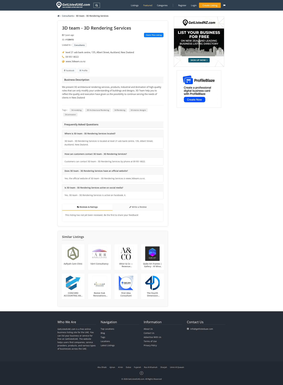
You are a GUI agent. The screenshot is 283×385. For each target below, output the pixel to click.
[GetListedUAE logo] (73, 5)
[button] (224, 5)
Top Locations (107, 328)
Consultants (68, 15)
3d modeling (76, 110)
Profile (84, 70)
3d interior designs (138, 110)
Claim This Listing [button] (154, 35)
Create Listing (210, 5)
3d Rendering (119, 110)
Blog (103, 333)
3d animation (70, 114)
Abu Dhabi (102, 367)
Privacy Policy (150, 345)
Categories (162, 5)
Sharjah (163, 367)
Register (182, 5)
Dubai (128, 367)
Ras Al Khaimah (150, 367)
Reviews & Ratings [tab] (88, 207)
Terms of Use (150, 341)
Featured (147, 5)
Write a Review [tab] (139, 207)
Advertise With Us (152, 337)
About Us (148, 328)
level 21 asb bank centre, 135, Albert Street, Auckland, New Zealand (100, 52)
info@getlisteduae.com (201, 328)
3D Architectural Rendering (98, 110)
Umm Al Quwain (177, 367)
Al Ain (120, 367)
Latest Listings (108, 345)
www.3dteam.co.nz (75, 61)
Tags (103, 337)
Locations (105, 341)
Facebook (70, 70)
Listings (135, 5)
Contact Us (149, 333)
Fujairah (137, 367)
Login (194, 5)
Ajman (112, 367)
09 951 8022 (72, 56)
